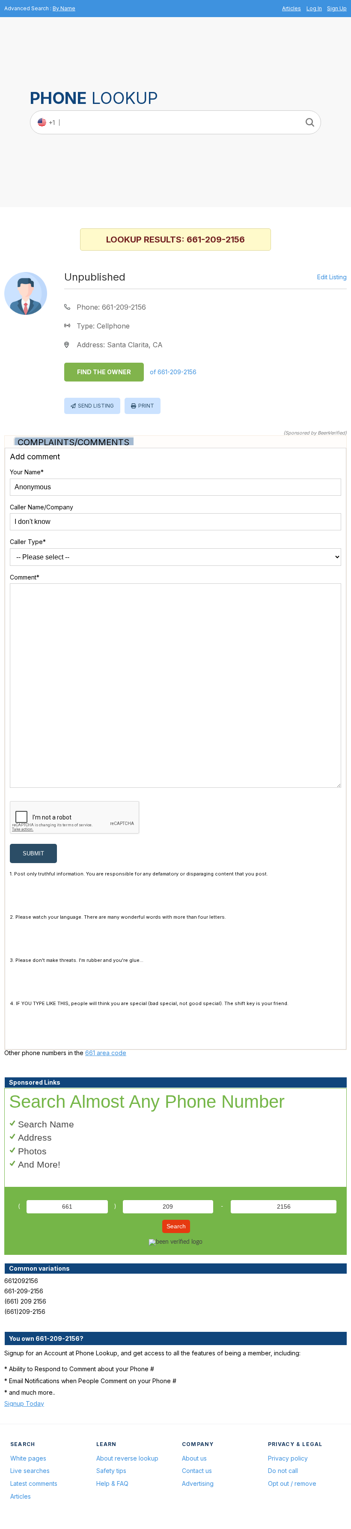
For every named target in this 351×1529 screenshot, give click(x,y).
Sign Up (337, 8)
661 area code (105, 1052)
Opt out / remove (292, 1483)
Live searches (30, 1470)
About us (194, 1458)
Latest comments (33, 1483)
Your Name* (27, 472)
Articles (291, 8)
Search (176, 1226)
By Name (64, 8)
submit (33, 853)
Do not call (283, 1470)
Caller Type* (28, 541)
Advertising (198, 1483)
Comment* (24, 577)
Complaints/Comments (73, 442)
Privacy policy (288, 1458)
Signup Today (24, 1403)
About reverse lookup (127, 1458)
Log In (314, 8)
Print (146, 405)
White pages (28, 1458)
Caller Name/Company (41, 507)
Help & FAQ (112, 1483)
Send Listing (96, 405)
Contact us (197, 1470)
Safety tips (111, 1470)
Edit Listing (332, 277)
